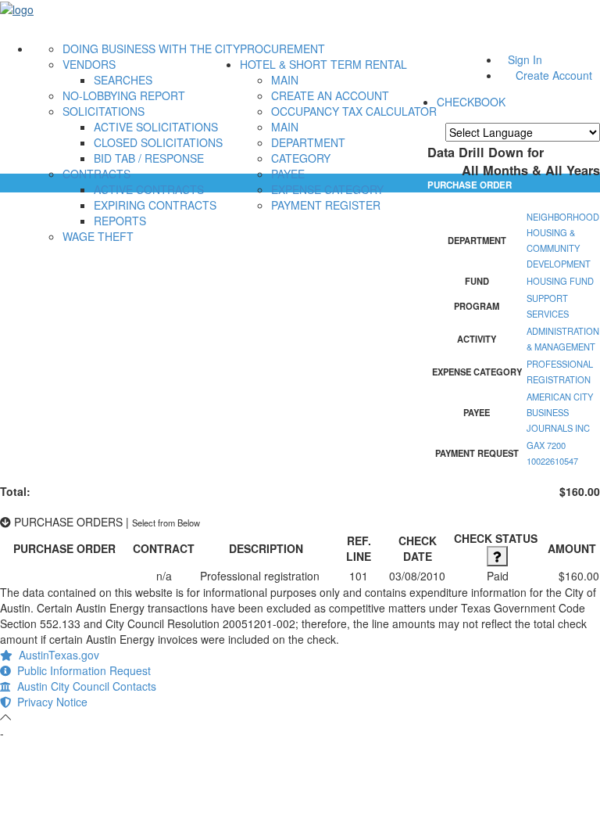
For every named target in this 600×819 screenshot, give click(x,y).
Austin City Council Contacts (83, 686)
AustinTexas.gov (55, 655)
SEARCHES (123, 80)
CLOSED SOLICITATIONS (158, 142)
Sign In (525, 59)
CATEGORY (300, 158)
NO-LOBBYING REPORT (123, 95)
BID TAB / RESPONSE (149, 158)
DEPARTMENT (308, 142)
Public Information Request (81, 670)
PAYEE (288, 173)
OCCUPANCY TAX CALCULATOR (354, 111)
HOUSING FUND (560, 281)
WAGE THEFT (98, 236)
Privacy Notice (49, 701)
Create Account (554, 75)
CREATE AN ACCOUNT (330, 95)
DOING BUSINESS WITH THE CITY (151, 48)
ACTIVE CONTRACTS (149, 189)
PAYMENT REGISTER (325, 205)
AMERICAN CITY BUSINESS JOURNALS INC (560, 412)
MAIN (284, 80)
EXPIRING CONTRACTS (155, 205)
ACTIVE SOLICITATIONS (156, 127)
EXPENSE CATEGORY (327, 189)
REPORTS (120, 220)
